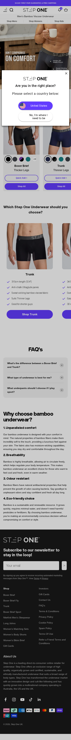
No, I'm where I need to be (38, 117)
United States (39, 105)
